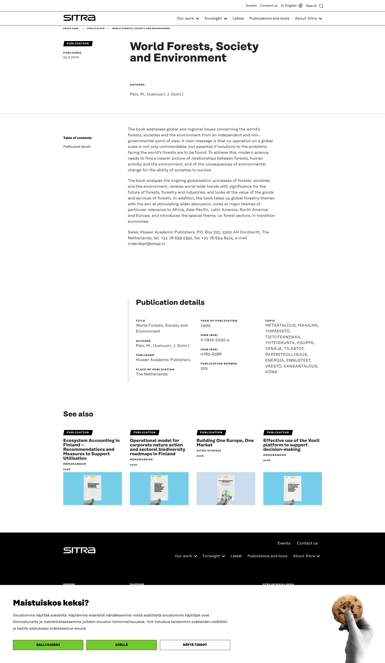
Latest (238, 19)
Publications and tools (269, 19)
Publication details (77, 147)
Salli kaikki (48, 645)
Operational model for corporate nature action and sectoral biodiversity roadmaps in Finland (157, 447)
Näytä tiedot (195, 645)
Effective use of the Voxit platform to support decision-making (291, 445)
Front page (71, 28)
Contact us (269, 5)
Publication (96, 28)
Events (251, 5)
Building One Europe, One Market (225, 442)
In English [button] (289, 5)
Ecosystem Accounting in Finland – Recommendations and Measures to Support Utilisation (91, 449)
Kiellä (121, 645)
